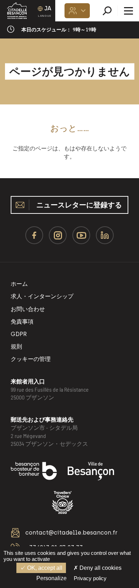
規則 (16, 346)
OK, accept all (44, 568)
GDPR (19, 334)
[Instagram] (58, 235)
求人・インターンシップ (42, 296)
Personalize (51, 578)
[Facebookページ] (34, 235)
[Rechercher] (107, 10)
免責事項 (22, 321)
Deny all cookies (100, 568)
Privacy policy (90, 578)
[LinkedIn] (105, 235)
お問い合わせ (28, 309)
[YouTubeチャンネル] (81, 235)
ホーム (19, 283)
